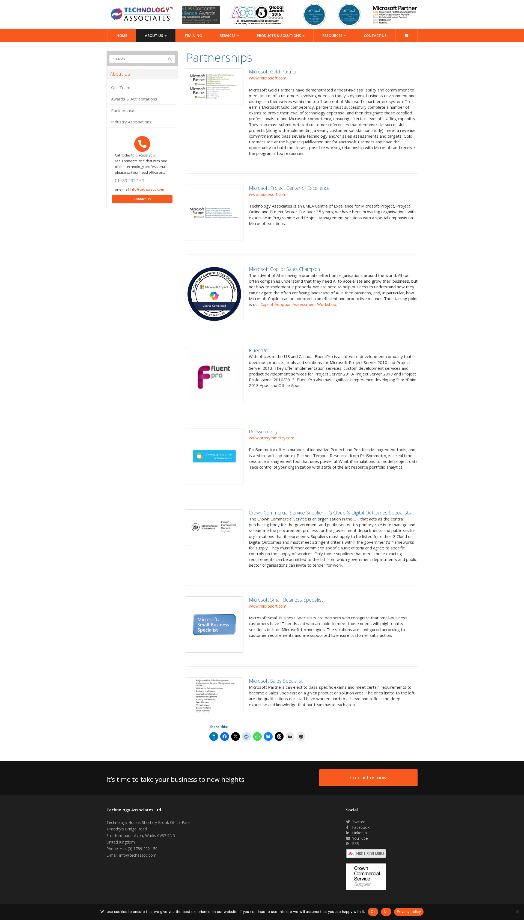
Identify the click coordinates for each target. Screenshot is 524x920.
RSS (355, 843)
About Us (154, 35)
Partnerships (123, 110)
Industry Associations (131, 122)
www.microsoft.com (267, 78)
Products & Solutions (279, 35)
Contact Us (375, 35)
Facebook (360, 827)
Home (122, 35)
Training (193, 35)
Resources (332, 35)
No (386, 911)
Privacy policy (409, 911)
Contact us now (368, 777)
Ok (373, 911)
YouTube (359, 838)
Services (228, 35)
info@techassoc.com (147, 189)
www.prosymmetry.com (271, 437)
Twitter (358, 821)
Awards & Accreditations (134, 99)
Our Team (120, 87)
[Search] (170, 59)
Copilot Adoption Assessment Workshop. (298, 304)
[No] (517, 912)
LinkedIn (359, 832)
